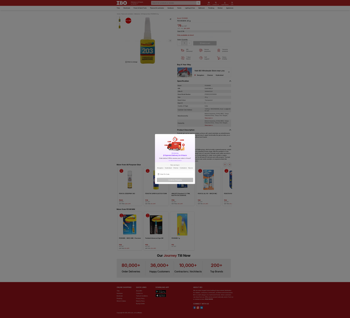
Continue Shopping (175, 180)
